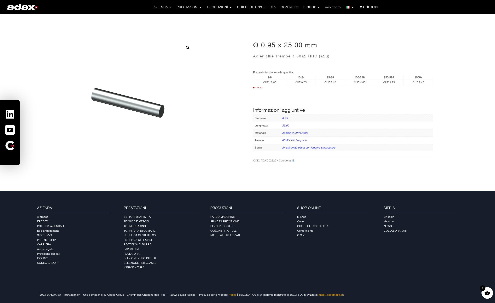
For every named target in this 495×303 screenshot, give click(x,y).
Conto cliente (305, 230)
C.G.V (301, 235)
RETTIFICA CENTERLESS (140, 235)
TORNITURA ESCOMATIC (140, 230)
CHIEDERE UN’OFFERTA (312, 226)
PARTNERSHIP (46, 239)
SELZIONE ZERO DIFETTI (140, 258)
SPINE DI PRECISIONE (224, 221)
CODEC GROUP (47, 262)
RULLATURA (131, 253)
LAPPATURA (131, 249)
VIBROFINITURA (134, 267)
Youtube (389, 221)
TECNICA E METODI (136, 221)
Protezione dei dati (48, 253)
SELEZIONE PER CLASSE (140, 262)
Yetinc (232, 294)
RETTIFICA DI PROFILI (138, 239)
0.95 (285, 118)
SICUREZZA (44, 235)
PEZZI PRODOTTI (221, 226)
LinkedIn (389, 216)
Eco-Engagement (48, 230)
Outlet (301, 221)
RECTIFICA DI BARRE (137, 244)
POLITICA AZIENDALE (51, 226)
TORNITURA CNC (135, 226)
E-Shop (301, 216)
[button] (187, 47)
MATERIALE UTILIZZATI (225, 235)
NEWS (388, 226)
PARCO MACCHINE (222, 216)
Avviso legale (45, 249)
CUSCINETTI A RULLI (223, 230)
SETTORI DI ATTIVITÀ (137, 216)
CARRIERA (44, 244)
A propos (42, 216)
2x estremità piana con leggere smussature (308, 147)
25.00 (285, 125)
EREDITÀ (43, 221)
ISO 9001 (43, 258)
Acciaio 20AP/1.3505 (295, 132)
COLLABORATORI (395, 230)
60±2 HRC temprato (294, 140)
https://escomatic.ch (331, 294)
